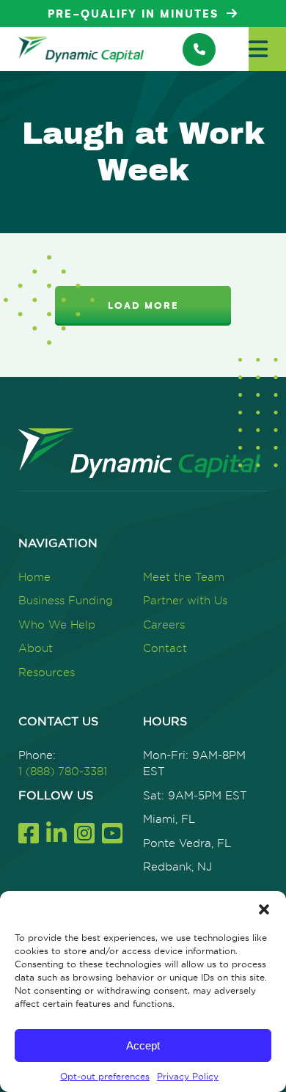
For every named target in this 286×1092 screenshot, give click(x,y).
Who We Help (56, 624)
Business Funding (65, 600)
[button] (264, 909)
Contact (165, 648)
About (35, 648)
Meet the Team (183, 577)
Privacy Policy (188, 1076)
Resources (46, 672)
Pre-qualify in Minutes (135, 14)
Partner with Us (185, 600)
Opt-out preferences (105, 1076)
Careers (164, 624)
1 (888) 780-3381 (62, 771)
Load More (143, 306)
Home (34, 577)
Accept (143, 1045)
